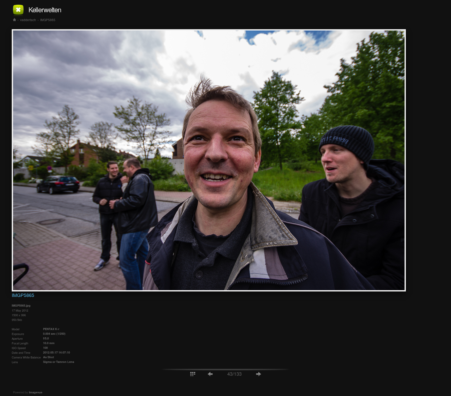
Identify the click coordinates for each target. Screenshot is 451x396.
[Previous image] (210, 374)
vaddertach (28, 19)
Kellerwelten (44, 9)
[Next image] (259, 374)
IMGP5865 (47, 19)
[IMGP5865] (209, 290)
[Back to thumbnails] (193, 374)
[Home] (14, 19)
